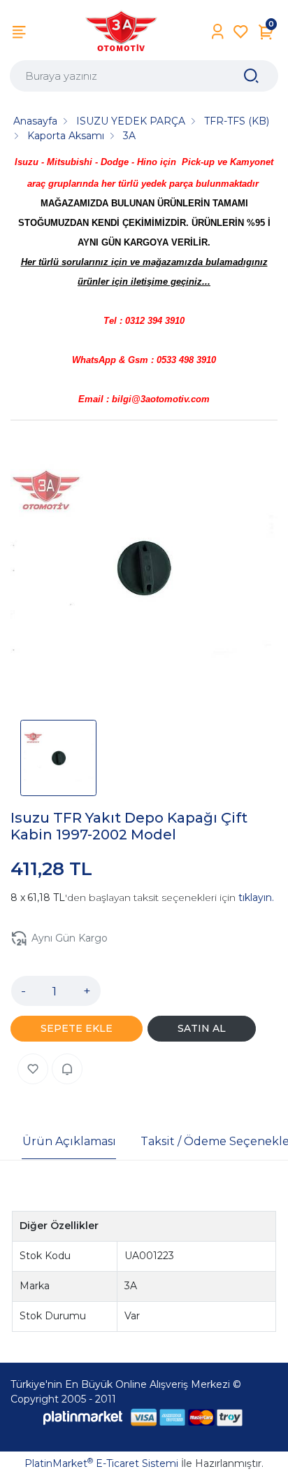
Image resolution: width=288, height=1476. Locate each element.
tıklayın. (256, 897)
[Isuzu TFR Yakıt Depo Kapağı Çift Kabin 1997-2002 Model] (144, 571)
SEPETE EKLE (77, 1028)
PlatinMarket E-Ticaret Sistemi (101, 1463)
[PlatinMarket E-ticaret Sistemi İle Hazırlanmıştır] (83, 1417)
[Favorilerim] (241, 32)
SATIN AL (202, 1028)
